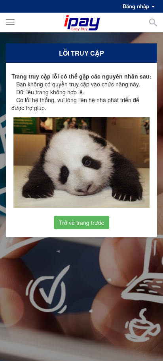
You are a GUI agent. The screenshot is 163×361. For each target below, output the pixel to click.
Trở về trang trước (81, 222)
